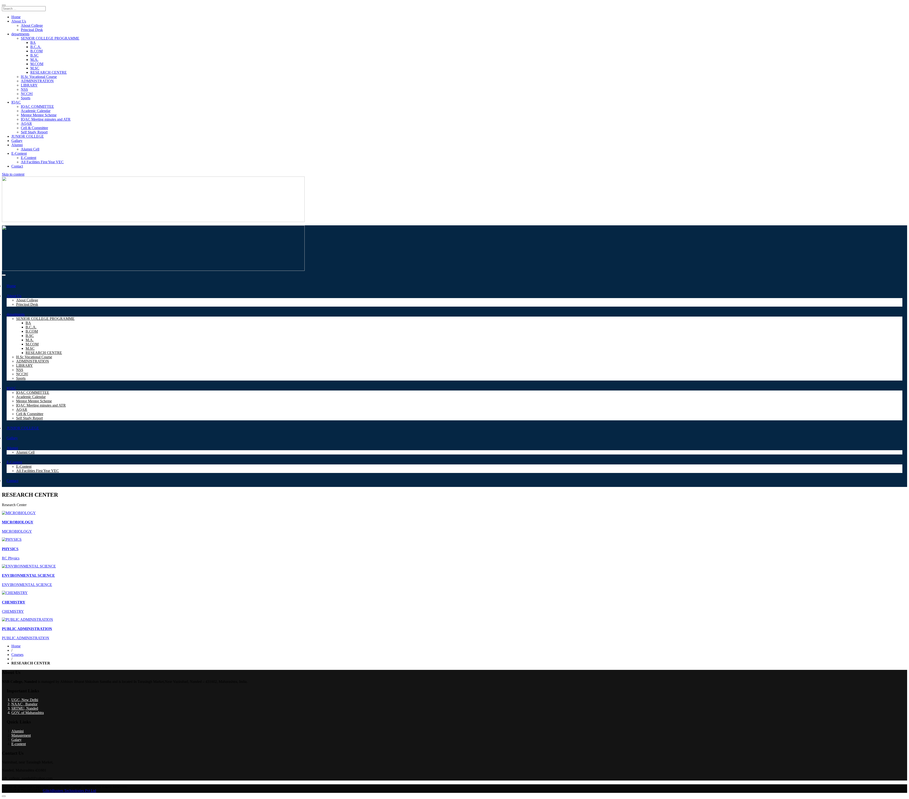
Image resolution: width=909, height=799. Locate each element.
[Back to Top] (4, 796)
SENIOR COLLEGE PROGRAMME (50, 38)
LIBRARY (29, 85)
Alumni (17, 145)
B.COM (36, 51)
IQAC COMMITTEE (37, 106)
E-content (18, 744)
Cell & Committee (34, 128)
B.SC (34, 55)
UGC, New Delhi (24, 700)
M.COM (36, 64)
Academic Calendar (35, 111)
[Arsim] (153, 270)
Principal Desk (32, 30)
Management (21, 735)
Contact (17, 166)
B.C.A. (35, 47)
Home (16, 17)
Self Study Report (34, 132)
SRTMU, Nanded (24, 708)
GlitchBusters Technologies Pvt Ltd (69, 791)
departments (20, 34)
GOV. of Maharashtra (27, 713)
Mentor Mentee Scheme (39, 115)
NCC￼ (27, 94)
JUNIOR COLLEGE (27, 136)
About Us (18, 21)
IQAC (16, 102)
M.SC (34, 68)
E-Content (19, 153)
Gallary (16, 141)
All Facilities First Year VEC (42, 162)
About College (32, 25)
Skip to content (13, 174)
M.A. (34, 60)
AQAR (26, 124)
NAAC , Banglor (24, 704)
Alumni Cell (30, 149)
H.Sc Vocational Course (39, 77)
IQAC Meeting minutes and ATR (46, 119)
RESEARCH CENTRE (48, 72)
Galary (16, 740)
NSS (24, 89)
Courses (17, 655)
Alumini (17, 731)
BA (33, 43)
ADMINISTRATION (37, 81)
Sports (25, 98)
